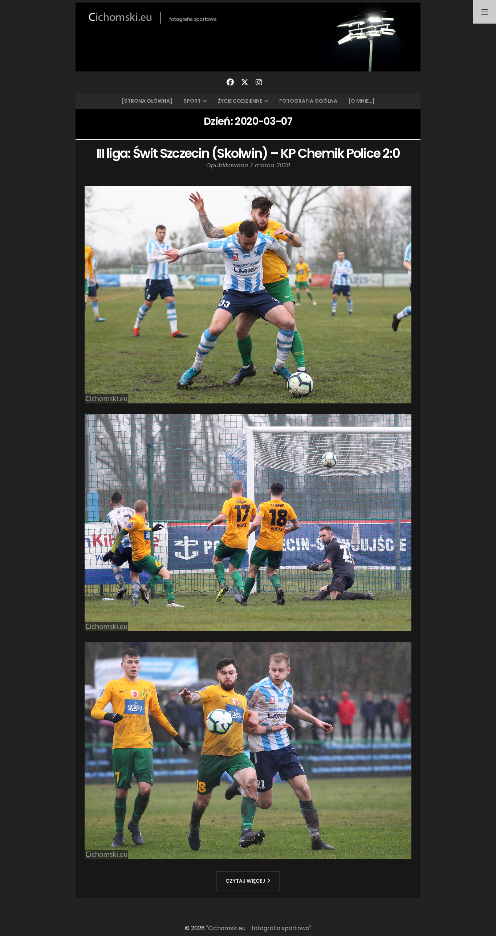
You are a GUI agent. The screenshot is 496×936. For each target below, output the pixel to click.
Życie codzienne (240, 100)
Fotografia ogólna (308, 100)
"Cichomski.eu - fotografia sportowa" (258, 928)
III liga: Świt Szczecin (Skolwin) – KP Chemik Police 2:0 (248, 153)
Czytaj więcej (245, 880)
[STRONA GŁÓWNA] (147, 100)
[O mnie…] (361, 100)
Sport (192, 100)
